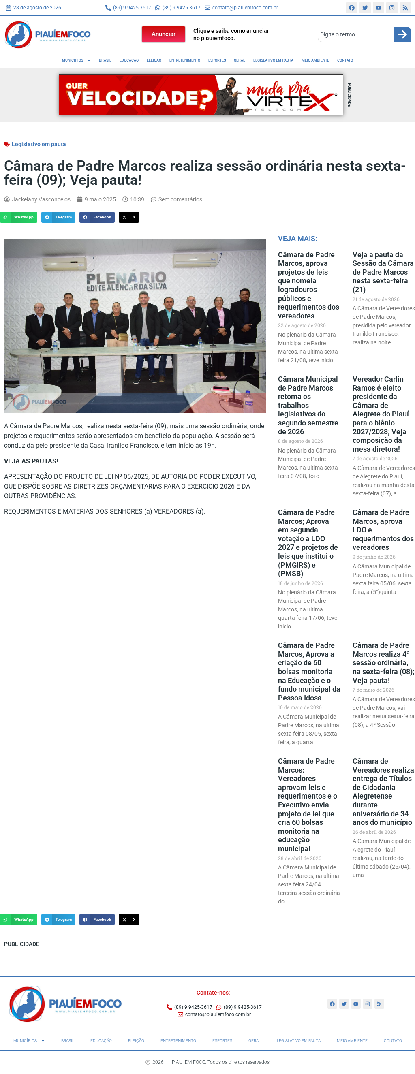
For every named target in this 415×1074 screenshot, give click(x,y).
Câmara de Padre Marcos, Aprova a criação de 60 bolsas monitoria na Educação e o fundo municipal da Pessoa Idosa (309, 671)
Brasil (105, 60)
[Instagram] (392, 7)
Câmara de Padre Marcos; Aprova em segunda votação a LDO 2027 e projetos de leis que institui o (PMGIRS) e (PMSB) (308, 543)
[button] (18, 217)
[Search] (402, 34)
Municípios (72, 60)
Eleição (154, 60)
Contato (345, 60)
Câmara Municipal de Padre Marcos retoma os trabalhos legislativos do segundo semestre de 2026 (308, 405)
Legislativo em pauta (273, 60)
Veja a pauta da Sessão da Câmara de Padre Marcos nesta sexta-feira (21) (383, 272)
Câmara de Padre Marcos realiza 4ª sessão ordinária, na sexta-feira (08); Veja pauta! (384, 662)
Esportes (217, 60)
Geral (239, 60)
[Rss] (405, 7)
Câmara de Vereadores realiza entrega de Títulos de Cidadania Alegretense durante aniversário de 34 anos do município (383, 791)
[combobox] (356, 34)
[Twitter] (365, 7)
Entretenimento (184, 60)
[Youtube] (378, 7)
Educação (129, 60)
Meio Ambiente (315, 60)
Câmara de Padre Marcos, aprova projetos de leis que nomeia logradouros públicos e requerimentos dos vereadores (308, 285)
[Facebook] (351, 7)
